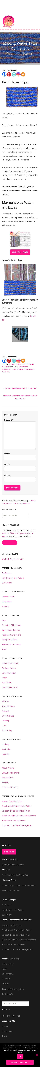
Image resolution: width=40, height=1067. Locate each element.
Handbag (5, 721)
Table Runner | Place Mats (11, 644)
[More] (23, 74)
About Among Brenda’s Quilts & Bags (15, 875)
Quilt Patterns (7, 583)
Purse (4, 725)
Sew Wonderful (7, 974)
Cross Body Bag (8, 716)
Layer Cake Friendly (9, 673)
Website (7, 476)
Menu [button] (36, 18)
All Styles (5, 701)
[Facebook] (4, 74)
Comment (8, 420)
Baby (4, 620)
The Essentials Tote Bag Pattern (13, 820)
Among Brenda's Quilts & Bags (8, 21)
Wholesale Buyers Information (13, 559)
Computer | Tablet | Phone (11, 625)
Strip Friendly (18, 369)
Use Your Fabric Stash (10, 687)
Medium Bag (6, 749)
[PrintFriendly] (14, 74)
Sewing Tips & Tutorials (10, 890)
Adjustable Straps (8, 706)
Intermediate (7, 369)
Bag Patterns (6, 573)
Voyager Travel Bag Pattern (12, 801)
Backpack (5, 711)
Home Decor (23, 367)
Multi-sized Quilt (7, 778)
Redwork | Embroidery (10, 787)
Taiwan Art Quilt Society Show (13, 989)
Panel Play (5, 782)
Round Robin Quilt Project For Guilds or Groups (18, 886)
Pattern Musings (8, 964)
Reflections (6, 978)
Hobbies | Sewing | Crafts (11, 635)
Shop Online (9, 852)
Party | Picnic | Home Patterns (22, 364)
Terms (4, 1036)
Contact (5, 1026)
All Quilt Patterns (8, 768)
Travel (4, 649)
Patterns (5, 367)
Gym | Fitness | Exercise (11, 630)
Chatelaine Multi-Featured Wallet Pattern (16, 806)
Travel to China (7, 994)
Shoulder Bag (7, 730)
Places (4, 969)
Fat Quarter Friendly (9, 668)
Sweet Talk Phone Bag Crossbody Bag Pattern (19, 816)
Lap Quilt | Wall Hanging (10, 773)
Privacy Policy (7, 1031)
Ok (20, 1056)
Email (7, 465)
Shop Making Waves (20, 252)
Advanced (5, 606)
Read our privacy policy (20, 1062)
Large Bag (5, 754)
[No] (37, 1055)
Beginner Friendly (8, 597)
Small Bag (5, 744)
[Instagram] (18, 74)
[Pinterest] (9, 74)
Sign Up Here (10, 543)
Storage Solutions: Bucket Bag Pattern (16, 811)
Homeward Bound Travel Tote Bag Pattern (17, 825)
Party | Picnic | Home (9, 640)
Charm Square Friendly (10, 663)
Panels (4, 678)
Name (7, 453)
